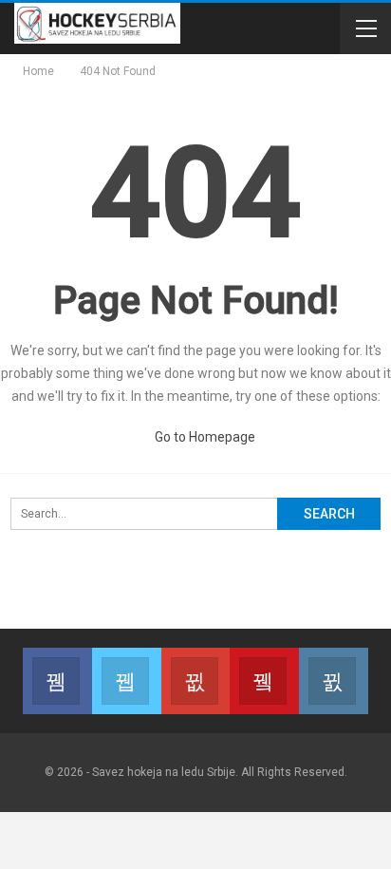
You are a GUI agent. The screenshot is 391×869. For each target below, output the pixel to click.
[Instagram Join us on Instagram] (333, 681)
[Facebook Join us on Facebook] (57, 681)
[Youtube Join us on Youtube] (264, 681)
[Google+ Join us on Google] (196, 681)
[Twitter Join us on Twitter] (127, 681)
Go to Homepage (203, 436)
